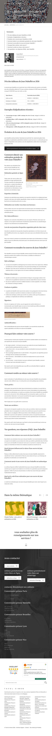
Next (47, 495)
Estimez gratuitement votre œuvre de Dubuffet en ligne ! (21, 148)
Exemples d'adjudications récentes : (17, 37)
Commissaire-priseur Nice (15, 639)
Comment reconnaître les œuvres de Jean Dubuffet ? (21, 43)
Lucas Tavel (19, 54)
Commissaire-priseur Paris (15, 591)
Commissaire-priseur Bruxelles (17, 614)
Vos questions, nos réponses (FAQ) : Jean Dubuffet (21, 49)
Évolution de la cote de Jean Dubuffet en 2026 (20, 39)
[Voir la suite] (26, 544)
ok (46, 682)
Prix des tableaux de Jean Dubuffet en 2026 (19, 35)
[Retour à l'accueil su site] (12, 3)
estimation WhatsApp (26, 528)
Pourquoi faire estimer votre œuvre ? (17, 45)
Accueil (6, 24)
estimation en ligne (8, 528)
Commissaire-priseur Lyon (15, 626)
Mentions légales (20, 727)
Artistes (12, 24)
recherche (50, 4)
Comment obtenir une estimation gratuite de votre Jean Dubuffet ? (25, 41)
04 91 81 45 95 (10, 610)
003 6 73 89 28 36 (11, 622)
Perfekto (39, 727)
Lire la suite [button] (26, 675)
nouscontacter (43, 528)
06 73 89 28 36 (10, 635)
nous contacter (19, 59)
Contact (27, 727)
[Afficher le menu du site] (48, 4)
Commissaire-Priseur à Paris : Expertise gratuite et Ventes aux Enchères (25, 722)
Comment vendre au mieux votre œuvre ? (18, 47)
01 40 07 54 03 (10, 598)
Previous (40, 495)
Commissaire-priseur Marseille (17, 602)
